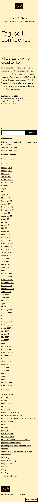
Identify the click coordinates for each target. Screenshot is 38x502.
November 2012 (7, 183)
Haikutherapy (19, 18)
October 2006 (6, 358)
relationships (6, 455)
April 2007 (5, 340)
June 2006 (5, 370)
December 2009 (7, 243)
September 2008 (7, 289)
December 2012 (7, 180)
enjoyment (15, 101)
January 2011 (6, 204)
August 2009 (6, 255)
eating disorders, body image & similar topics (18, 418)
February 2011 (6, 201)
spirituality (5, 458)
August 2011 (5, 189)
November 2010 (7, 210)
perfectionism (24, 101)
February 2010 (6, 237)
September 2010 (7, 216)
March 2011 (5, 198)
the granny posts (7, 464)
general (4, 424)
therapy (4, 470)
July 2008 (5, 295)
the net (4, 467)
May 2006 (5, 373)
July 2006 (5, 367)
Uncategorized (6, 473)
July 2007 (5, 331)
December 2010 (7, 207)
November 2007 (7, 319)
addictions (5, 397)
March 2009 (5, 270)
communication (7, 409)
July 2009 (5, 258)
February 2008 (6, 310)
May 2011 (4, 192)
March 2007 (5, 343)
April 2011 (4, 195)
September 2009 (7, 252)
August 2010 (6, 219)
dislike (9, 101)
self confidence (14, 103)
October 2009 (6, 249)
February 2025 (6, 168)
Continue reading (12, 89)
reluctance (4, 103)
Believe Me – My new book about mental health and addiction (19, 143)
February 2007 (6, 346)
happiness (5, 430)
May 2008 (5, 301)
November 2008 (7, 283)
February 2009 (6, 273)
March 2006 (5, 379)
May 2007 (5, 337)
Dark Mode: (30, 499)
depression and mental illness (12, 415)
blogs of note (6, 403)
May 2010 (5, 228)
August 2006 (6, 364)
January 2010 (6, 240)
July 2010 (4, 222)
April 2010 (5, 231)
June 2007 (5, 334)
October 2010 (6, 213)
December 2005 (7, 385)
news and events (7, 436)
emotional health (17, 98)
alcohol (4, 400)
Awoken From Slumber (9, 150)
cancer (3, 406)
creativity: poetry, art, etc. (11, 412)
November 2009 (7, 246)
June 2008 (5, 298)
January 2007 (6, 349)
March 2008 (5, 307)
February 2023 (6, 171)
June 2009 (5, 261)
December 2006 (7, 352)
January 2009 (6, 276)
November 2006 (7, 355)
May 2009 (5, 264)
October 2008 (6, 286)
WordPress (21, 494)
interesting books (7, 433)
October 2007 (6, 322)
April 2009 (5, 267)
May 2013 (5, 174)
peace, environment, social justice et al (15, 439)
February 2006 (6, 382)
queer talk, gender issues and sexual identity (17, 452)
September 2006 (7, 361)
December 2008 (7, 280)
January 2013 (6, 177)
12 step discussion (8, 394)
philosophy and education (11, 443)
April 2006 (5, 376)
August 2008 (6, 292)
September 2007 (7, 325)
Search (4, 129)
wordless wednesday (9, 476)
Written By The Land (9, 147)
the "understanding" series (11, 461)
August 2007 (6, 328)
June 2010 (5, 225)
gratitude (4, 427)
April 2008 (5, 304)
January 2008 (6, 313)
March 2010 (5, 234)
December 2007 (7, 316)
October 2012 (6, 186)
